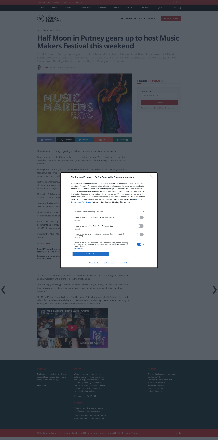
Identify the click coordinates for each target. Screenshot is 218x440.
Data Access (109, 263)
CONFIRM (91, 254)
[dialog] (109, 220)
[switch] (140, 217)
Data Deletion (94, 263)
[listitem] (109, 211)
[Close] (152, 177)
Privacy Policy (123, 263)
